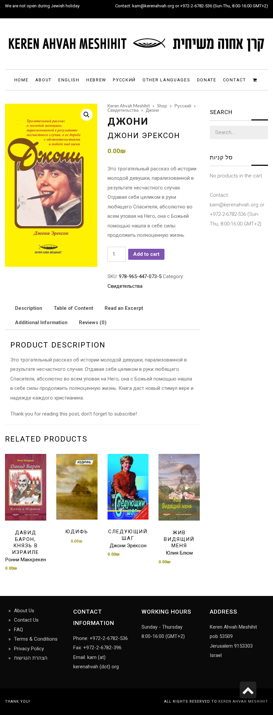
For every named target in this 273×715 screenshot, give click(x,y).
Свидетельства (125, 286)
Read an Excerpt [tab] (124, 308)
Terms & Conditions (36, 639)
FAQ (18, 630)
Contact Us (26, 620)
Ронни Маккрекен (25, 560)
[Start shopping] (256, 79)
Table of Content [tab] (73, 308)
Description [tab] (28, 308)
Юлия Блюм (179, 553)
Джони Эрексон (144, 135)
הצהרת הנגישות (31, 658)
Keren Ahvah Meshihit (243, 701)
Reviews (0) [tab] (93, 322)
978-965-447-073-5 (140, 276)
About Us (24, 611)
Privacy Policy (29, 649)
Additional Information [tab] (41, 322)
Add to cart (146, 254)
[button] (87, 115)
